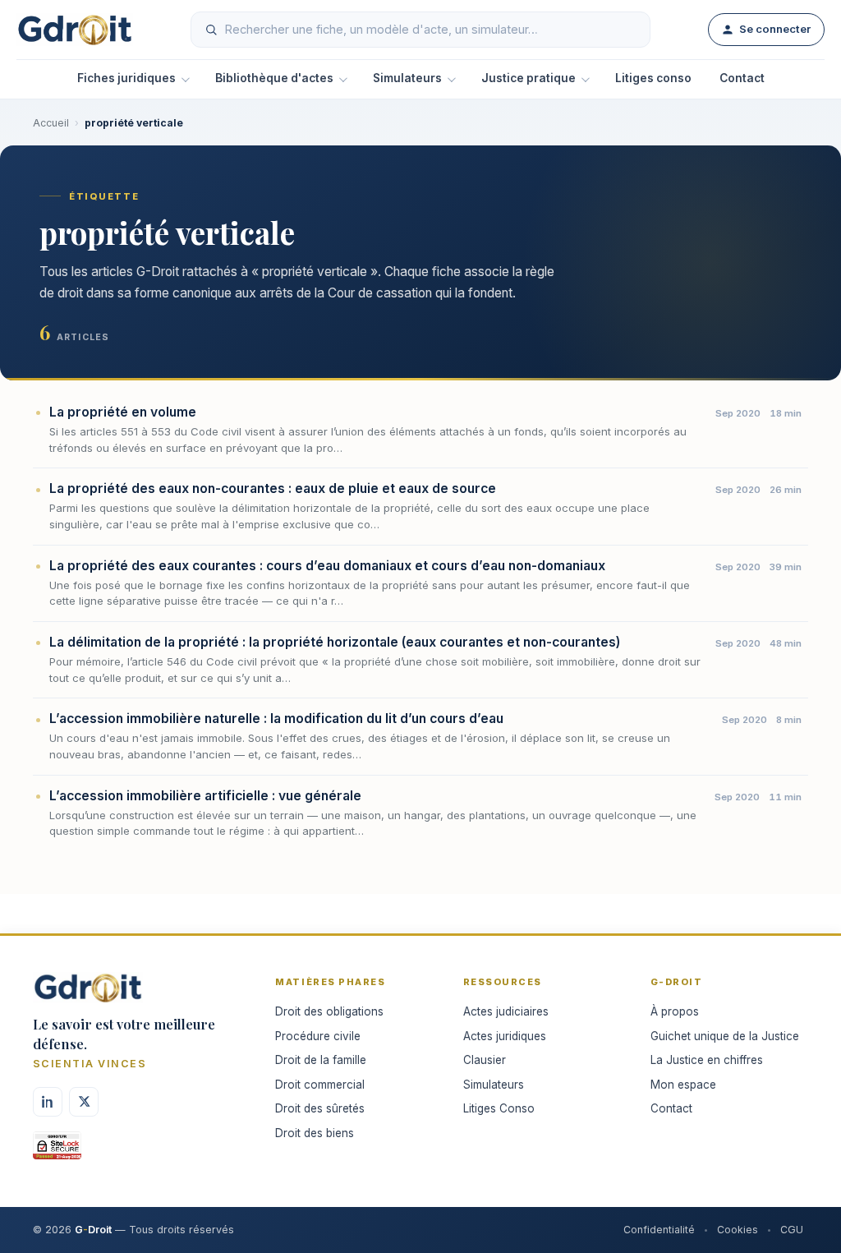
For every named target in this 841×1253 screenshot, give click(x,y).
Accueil (51, 123)
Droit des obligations (329, 1011)
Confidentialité (659, 1229)
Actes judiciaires (506, 1011)
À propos (674, 1011)
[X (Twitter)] (84, 1102)
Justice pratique (528, 78)
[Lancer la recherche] (211, 29)
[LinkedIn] (47, 1102)
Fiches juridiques (126, 78)
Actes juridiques (504, 1036)
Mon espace (683, 1084)
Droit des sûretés (320, 1108)
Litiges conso (653, 78)
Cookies (737, 1229)
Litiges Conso (499, 1108)
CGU (791, 1229)
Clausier (484, 1059)
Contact (742, 78)
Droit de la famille (320, 1059)
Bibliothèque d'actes (274, 78)
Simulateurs (407, 78)
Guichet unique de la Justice (724, 1036)
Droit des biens (314, 1133)
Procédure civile (318, 1036)
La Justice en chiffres (706, 1059)
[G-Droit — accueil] (74, 29)
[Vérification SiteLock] (57, 1151)
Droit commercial (320, 1084)
